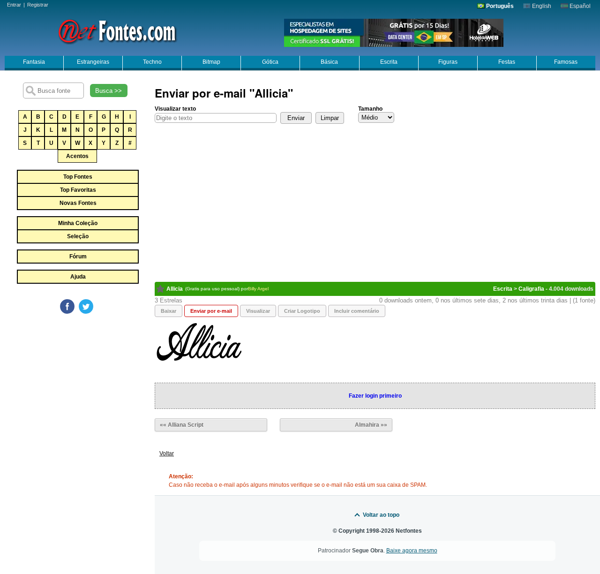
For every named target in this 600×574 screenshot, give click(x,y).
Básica (329, 62)
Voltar (166, 453)
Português (499, 6)
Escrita (389, 62)
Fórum (78, 256)
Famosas (566, 62)
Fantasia (34, 62)
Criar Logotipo (302, 311)
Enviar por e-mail (211, 311)
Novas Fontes (78, 203)
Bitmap (211, 62)
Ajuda (78, 276)
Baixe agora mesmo (411, 550)
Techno (152, 62)
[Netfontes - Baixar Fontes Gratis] (117, 30)
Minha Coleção (78, 223)
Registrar (37, 5)
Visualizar (258, 311)
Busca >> (108, 90)
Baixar (168, 311)
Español (579, 6)
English (541, 6)
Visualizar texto (175, 109)
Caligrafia (531, 289)
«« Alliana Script (181, 425)
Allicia (174, 289)
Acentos (77, 156)
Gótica (270, 62)
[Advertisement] (77, 385)
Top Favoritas (78, 190)
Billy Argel (258, 288)
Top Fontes (77, 177)
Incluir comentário (356, 311)
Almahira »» (371, 425)
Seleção (78, 236)
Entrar (14, 5)
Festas (506, 62)
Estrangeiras (93, 62)
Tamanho (370, 109)
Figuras (448, 62)
